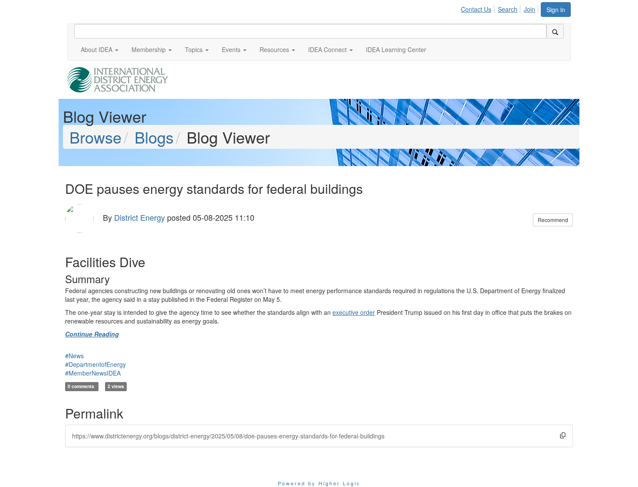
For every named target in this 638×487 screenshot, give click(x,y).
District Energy (139, 217)
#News (74, 355)
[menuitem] (478, 7)
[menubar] (500, 7)
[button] (99, 49)
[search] (555, 31)
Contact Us (476, 9)
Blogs (154, 137)
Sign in (555, 9)
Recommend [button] (553, 219)
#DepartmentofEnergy (95, 364)
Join (529, 9)
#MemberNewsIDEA (93, 373)
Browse (95, 137)
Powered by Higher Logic (319, 483)
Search (507, 9)
